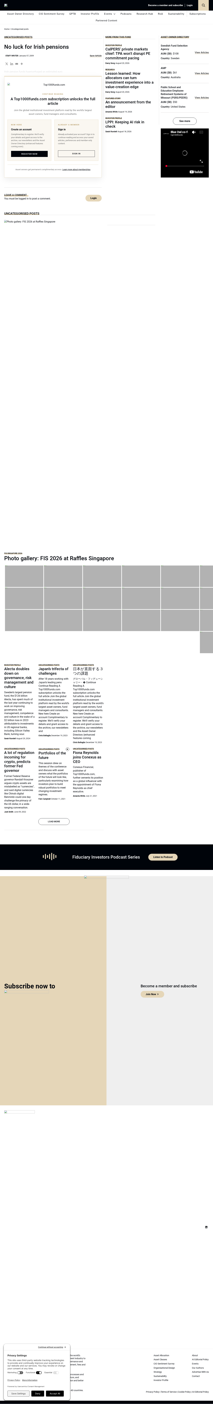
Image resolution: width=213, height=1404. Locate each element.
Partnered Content (106, 20)
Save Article (96, 55)
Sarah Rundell (111, 131)
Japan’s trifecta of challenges (53, 671)
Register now (29, 154)
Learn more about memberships (76, 169)
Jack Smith (8, 812)
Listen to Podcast (163, 857)
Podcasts (126, 13)
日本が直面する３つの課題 (88, 671)
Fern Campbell (45, 799)
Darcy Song (110, 63)
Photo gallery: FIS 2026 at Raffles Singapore (59, 558)
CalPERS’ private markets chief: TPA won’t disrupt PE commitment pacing (127, 53)
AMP (163, 68)
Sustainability (176, 13)
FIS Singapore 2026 (13, 553)
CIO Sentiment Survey (51, 13)
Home (6, 29)
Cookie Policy (184, 1392)
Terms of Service (169, 1392)
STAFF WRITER (11, 56)
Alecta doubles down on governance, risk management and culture (19, 678)
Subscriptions (197, 13)
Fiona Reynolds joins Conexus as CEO (87, 757)
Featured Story (113, 98)
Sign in (76, 153)
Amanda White (111, 112)
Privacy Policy (152, 1392)
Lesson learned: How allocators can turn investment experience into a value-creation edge (129, 80)
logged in (24, 198)
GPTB (72, 13)
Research (110, 70)
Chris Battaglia (45, 735)
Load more (54, 821)
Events (108, 13)
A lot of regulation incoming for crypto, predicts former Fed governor (19, 762)
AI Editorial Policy (200, 1392)
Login (190, 5)
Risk (160, 13)
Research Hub (145, 13)
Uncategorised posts (18, 37)
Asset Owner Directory (20, 13)
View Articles (202, 52)
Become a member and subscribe (165, 5)
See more (184, 121)
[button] (203, 5)
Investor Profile (90, 13)
